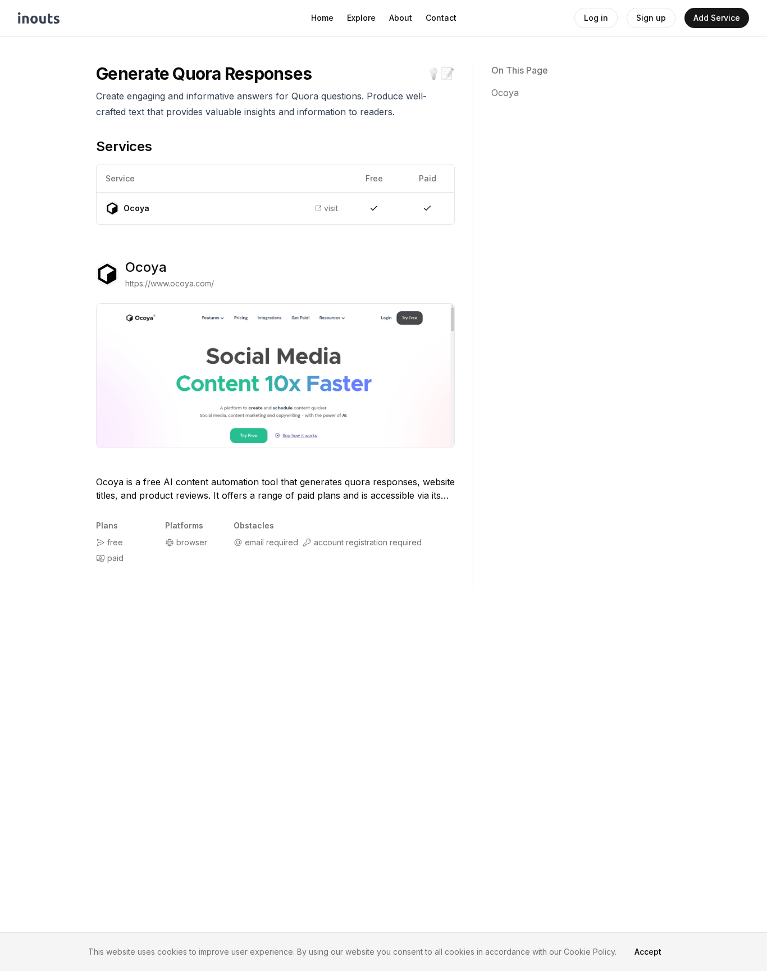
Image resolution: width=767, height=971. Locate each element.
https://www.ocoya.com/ (169, 283)
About (400, 17)
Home (322, 17)
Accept (647, 951)
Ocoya (146, 267)
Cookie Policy (589, 951)
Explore (361, 17)
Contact (441, 17)
